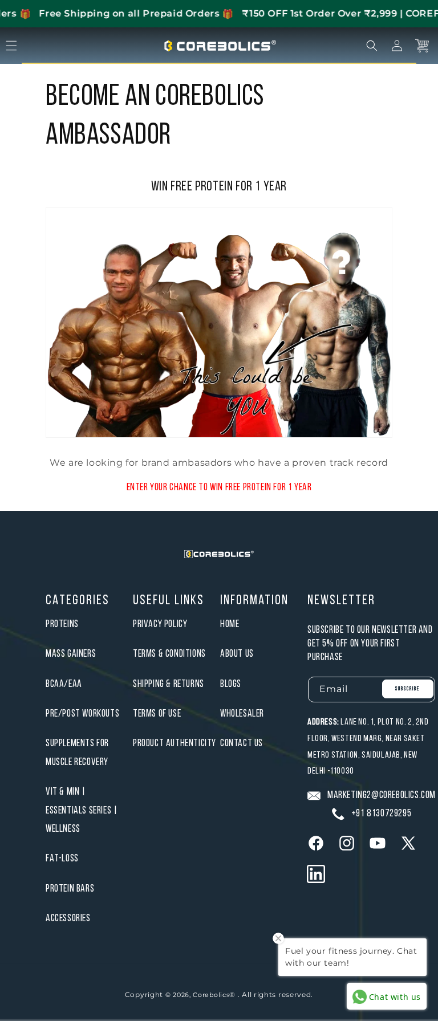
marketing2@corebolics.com (381, 795)
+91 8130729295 (381, 813)
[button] (371, 45)
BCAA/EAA (64, 684)
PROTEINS (62, 624)
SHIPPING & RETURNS (168, 684)
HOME (229, 624)
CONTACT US (241, 743)
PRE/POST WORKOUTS (82, 714)
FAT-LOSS (62, 858)
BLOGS (230, 684)
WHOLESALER (242, 714)
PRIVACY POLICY (160, 624)
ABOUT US (237, 654)
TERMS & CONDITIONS (169, 654)
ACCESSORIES (68, 918)
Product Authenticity (174, 743)
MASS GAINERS (71, 654)
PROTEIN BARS (70, 889)
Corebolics (211, 995)
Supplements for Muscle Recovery (77, 752)
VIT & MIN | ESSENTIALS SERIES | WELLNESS (81, 811)
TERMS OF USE (157, 714)
